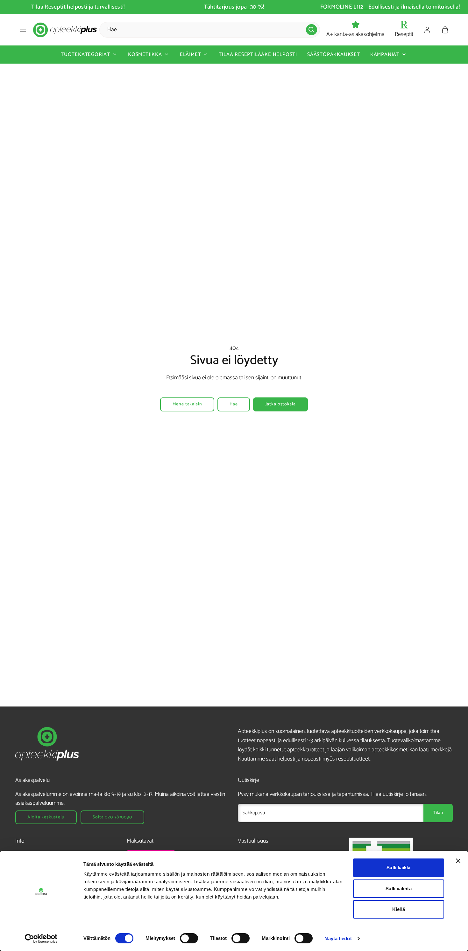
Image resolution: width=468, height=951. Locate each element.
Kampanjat (385, 54)
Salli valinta (398, 888)
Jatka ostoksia (281, 404)
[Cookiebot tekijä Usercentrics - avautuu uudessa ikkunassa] (41, 938)
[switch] (189, 938)
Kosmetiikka (145, 54)
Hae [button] (234, 404)
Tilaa (438, 813)
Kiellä (398, 909)
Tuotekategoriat (85, 54)
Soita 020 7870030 (112, 817)
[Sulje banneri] (458, 860)
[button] (23, 30)
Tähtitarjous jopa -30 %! (310, 7)
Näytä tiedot (337, 938)
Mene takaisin (187, 404)
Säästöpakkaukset (333, 54)
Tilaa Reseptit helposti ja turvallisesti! (154, 7)
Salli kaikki (398, 867)
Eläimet (190, 54)
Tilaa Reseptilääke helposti (258, 54)
